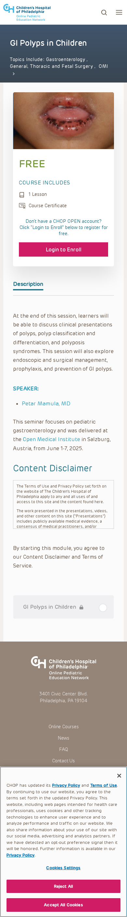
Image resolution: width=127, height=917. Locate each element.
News (63, 738)
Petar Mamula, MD (46, 403)
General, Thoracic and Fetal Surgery (52, 66)
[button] (119, 12)
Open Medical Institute (51, 439)
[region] (63, 842)
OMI (103, 66)
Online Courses (64, 727)
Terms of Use (103, 785)
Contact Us (63, 761)
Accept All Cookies (63, 904)
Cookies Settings (63, 867)
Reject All (63, 886)
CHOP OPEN (26, 12)
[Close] (119, 776)
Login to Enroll (63, 250)
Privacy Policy (66, 785)
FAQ (63, 749)
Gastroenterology (66, 59)
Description (28, 284)
